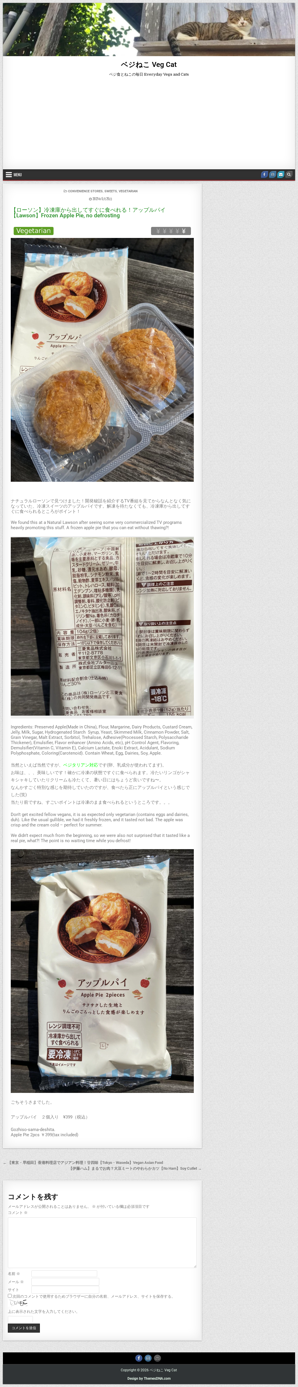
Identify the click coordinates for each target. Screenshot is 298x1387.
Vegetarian (128, 191)
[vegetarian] (34, 231)
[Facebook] (264, 174)
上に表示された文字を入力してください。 (44, 1311)
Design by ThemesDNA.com (149, 1379)
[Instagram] (272, 174)
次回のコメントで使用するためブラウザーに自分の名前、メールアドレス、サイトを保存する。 (94, 1296)
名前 (14, 1274)
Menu (18, 174)
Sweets (110, 191)
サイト (13, 1290)
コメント (18, 1212)
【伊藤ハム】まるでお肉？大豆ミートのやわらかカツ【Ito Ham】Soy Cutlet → (135, 1168)
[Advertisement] (149, 125)
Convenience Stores (85, 191)
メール (16, 1282)
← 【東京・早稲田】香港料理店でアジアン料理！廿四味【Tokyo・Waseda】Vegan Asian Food (83, 1162)
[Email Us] (280, 174)
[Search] (288, 174)
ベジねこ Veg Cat (149, 65)
